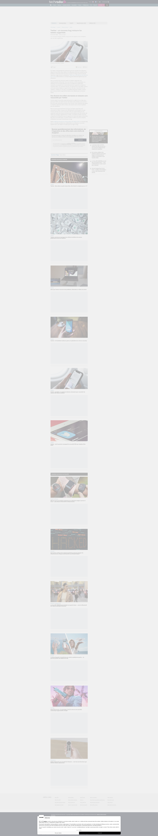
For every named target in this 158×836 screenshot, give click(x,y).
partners (45, 821)
